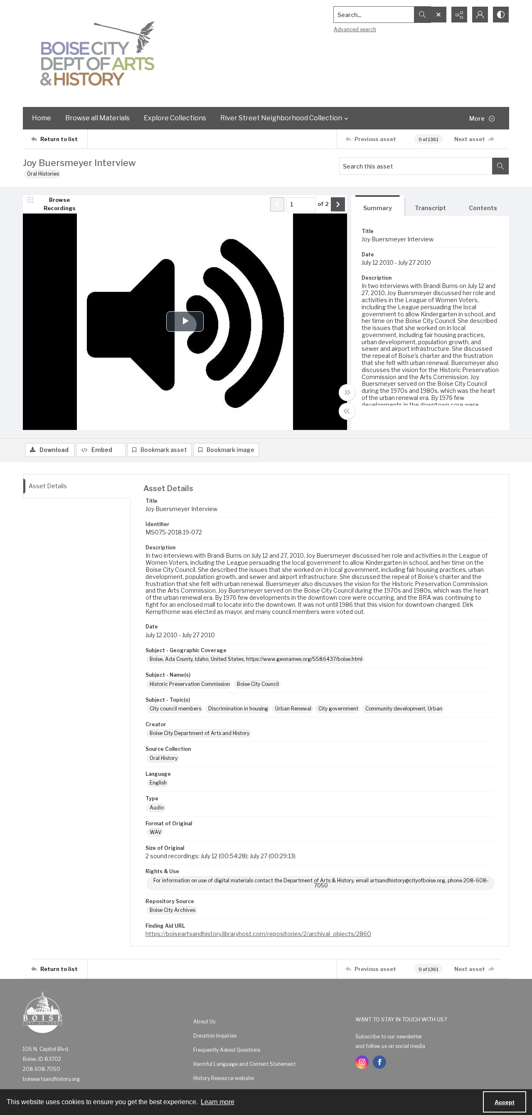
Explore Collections (175, 118)
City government (338, 708)
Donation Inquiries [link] (214, 1036)
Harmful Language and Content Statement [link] (244, 1064)
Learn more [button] (217, 1101)
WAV (155, 832)
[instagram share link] (362, 1062)
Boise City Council (258, 684)
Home (41, 118)
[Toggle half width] (347, 411)
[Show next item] (338, 204)
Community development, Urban (403, 708)
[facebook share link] (379, 1062)
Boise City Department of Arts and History (199, 733)
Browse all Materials (97, 118)
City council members (175, 708)
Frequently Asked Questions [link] (226, 1050)
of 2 (323, 204)
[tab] (377, 205)
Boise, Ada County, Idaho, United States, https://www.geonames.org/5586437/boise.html (256, 659)
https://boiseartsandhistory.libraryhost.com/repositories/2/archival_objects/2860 (258, 933)
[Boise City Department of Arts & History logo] (97, 53)
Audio (157, 808)
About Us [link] (204, 1021)
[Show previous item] (277, 204)
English (158, 783)
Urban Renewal (293, 708)
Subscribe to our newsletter (388, 1036)
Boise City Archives (172, 910)
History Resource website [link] (223, 1078)
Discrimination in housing (238, 708)
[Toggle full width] (347, 392)
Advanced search (355, 29)
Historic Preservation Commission (190, 684)
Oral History (163, 758)
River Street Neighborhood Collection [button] (281, 118)
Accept (505, 1102)
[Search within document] (500, 166)
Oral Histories (43, 174)
